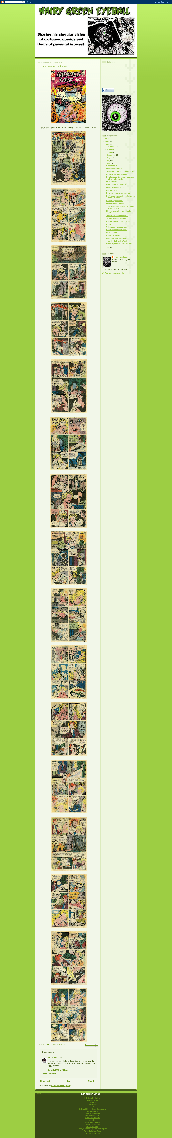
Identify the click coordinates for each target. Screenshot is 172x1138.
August (110, 158)
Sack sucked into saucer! (116, 184)
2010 (107, 138)
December (111, 146)
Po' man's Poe (111, 232)
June (109, 163)
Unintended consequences (116, 227)
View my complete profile (114, 273)
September (111, 155)
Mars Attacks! (111, 182)
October (110, 152)
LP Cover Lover (92, 1127)
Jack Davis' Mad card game (117, 216)
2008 (107, 144)
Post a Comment (49, 1074)
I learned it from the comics (116, 238)
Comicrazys (92, 1104)
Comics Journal (92, 1107)
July (108, 161)
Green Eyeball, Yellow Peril (116, 241)
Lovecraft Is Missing (92, 1124)
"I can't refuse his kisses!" (116, 218)
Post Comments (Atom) (61, 1086)
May (108, 247)
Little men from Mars (114, 168)
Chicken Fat (92, 1102)
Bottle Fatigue (111, 166)
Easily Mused (92, 1111)
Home (69, 1081)
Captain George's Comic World (118, 221)
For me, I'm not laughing (115, 203)
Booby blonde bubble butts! (116, 230)
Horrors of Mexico (113, 235)
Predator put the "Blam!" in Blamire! (120, 244)
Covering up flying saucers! (116, 174)
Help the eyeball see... (114, 201)
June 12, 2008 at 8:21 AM (58, 1070)
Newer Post (45, 1081)
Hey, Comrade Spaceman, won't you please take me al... (120, 178)
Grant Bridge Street (92, 1113)
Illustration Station (92, 1115)
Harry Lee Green (121, 257)
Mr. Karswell (53, 1057)
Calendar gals (111, 190)
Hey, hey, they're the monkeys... (118, 193)
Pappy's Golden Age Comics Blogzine (92, 1129)
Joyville (92, 1120)
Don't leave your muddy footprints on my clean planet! (120, 197)
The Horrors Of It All (92, 1133)
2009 (107, 141)
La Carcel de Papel (92, 1122)
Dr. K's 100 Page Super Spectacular (92, 1109)
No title (109, 224)
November (111, 149)
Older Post (92, 1081)
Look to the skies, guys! (115, 187)
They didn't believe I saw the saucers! (120, 171)
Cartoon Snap (92, 1100)
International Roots (92, 1118)
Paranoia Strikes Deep (92, 1131)
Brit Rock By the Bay (92, 1098)
